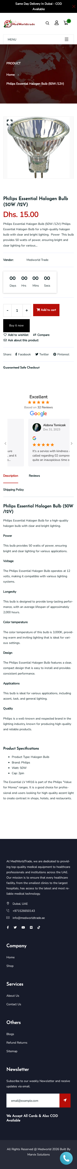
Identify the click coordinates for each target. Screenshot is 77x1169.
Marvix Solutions (38, 1154)
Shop (9, 966)
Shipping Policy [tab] (13, 490)
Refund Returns (16, 1043)
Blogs (10, 1034)
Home (10, 75)
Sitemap (11, 1051)
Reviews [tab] (34, 476)
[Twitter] (15, 928)
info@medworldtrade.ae (29, 918)
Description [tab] (10, 476)
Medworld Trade (37, 260)
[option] (38, 147)
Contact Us (13, 1004)
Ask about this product (22, 340)
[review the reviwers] (29, 438)
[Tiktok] (38, 928)
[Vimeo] (31, 928)
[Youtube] (23, 928)
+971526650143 (24, 911)
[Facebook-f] (7, 928)
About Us (12, 996)
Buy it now (16, 325)
